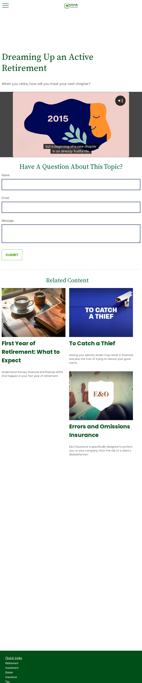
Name (6, 175)
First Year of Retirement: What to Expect (31, 351)
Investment (11, 668)
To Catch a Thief (92, 343)
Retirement (11, 663)
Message (8, 220)
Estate (9, 672)
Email (5, 198)
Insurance (11, 677)
